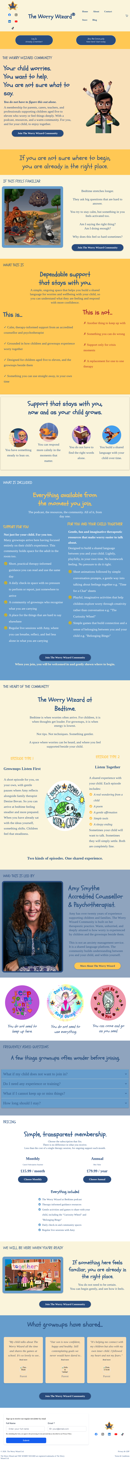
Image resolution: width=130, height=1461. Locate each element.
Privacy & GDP (123, 1451)
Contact (108, 11)
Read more (23, 1360)
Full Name (10, 1423)
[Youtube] (16, 21)
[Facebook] (9, 14)
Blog (94, 20)
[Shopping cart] (127, 15)
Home (85, 11)
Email (51, 1423)
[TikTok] (13, 28)
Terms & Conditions (122, 1456)
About (96, 11)
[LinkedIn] (9, 21)
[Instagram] (16, 14)
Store (84, 20)
